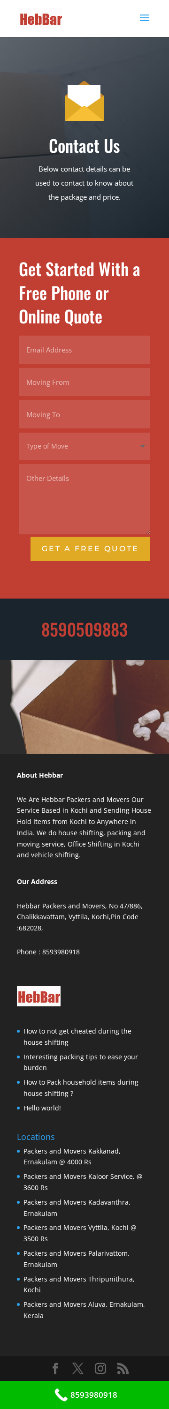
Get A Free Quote (90, 548)
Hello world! (42, 1107)
